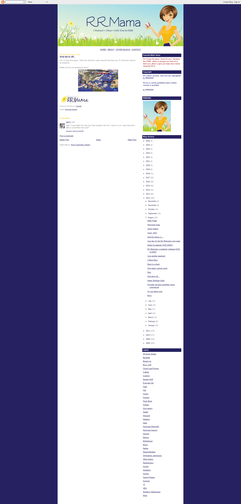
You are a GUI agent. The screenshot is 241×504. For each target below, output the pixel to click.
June (150, 305)
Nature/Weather (149, 452)
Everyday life (148, 383)
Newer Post (64, 140)
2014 (148, 190)
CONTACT (136, 49)
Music (145, 445)
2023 (148, 153)
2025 (148, 145)
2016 (148, 182)
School (146, 466)
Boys (149, 296)
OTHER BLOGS (123, 49)
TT (144, 485)
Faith (145, 387)
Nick (149, 272)
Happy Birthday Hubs (156, 281)
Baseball (146, 358)
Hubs (145, 423)
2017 (148, 178)
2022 (148, 157)
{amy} (68, 122)
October (151, 209)
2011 (148, 331)
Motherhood (147, 441)
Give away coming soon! (157, 268)
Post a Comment (66, 136)
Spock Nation (152, 229)
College (146, 372)
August (151, 217)
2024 (148, 149)
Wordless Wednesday (152, 492)
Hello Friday (152, 221)
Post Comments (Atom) (80, 145)
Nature (145, 448)
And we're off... (67, 56)
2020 (148, 165)
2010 (148, 335)
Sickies (146, 474)
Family (145, 394)
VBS (145, 488)
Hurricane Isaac (153, 225)
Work (145, 496)
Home (98, 140)
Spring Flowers (149, 477)
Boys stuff (147, 365)
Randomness (148, 463)
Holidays (146, 419)
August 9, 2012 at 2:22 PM (74, 131)
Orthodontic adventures (152, 456)
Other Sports (148, 459)
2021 (148, 161)
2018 (148, 174)
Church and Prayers (151, 368)
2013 (148, 194)
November (152, 205)
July (150, 301)
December (152, 201)
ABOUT (111, 49)
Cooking (146, 376)
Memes (146, 437)
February (152, 321)
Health (145, 412)
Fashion (146, 398)
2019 (148, 169)
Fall (144, 390)
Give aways (147, 408)
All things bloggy (149, 354)
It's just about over (154, 291)
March (151, 317)
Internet (146, 434)
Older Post (132, 140)
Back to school (153, 264)
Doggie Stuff (148, 379)
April (150, 313)
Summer (146, 481)
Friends (146, 405)
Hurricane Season (71, 109)
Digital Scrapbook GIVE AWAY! (160, 245)
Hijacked (146, 416)
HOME (103, 49)
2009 (148, 339)
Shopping (146, 470)
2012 (148, 198)
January (151, 325)
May (150, 309)
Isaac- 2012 (152, 233)
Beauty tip (147, 361)
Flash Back (147, 401)
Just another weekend (156, 256)
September (152, 213)
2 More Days (152, 260)
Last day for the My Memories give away (163, 241)
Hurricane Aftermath (151, 427)
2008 (148, 343)
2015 (148, 186)
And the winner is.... (155, 237)
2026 (148, 141)
